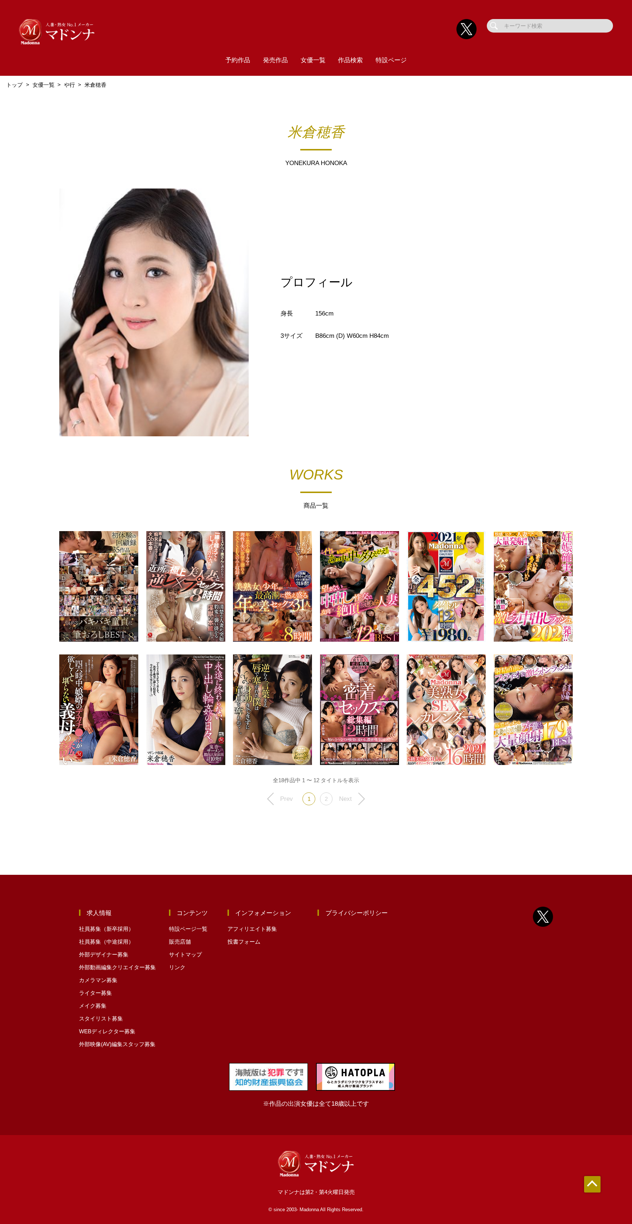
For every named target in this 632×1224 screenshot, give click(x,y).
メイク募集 (92, 1006)
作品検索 (350, 60)
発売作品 (275, 60)
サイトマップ (185, 954)
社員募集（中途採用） (106, 941)
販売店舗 (180, 941)
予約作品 (237, 60)
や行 (69, 85)
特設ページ (391, 60)
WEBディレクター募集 (107, 1031)
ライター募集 (95, 993)
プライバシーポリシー (357, 913)
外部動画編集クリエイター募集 (117, 967)
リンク (177, 967)
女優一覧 (313, 60)
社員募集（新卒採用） (106, 929)
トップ (14, 85)
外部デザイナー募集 (103, 954)
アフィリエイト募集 (252, 929)
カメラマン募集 (98, 980)
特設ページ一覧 (188, 929)
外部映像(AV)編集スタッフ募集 (117, 1044)
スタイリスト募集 (101, 1018)
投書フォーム (243, 941)
